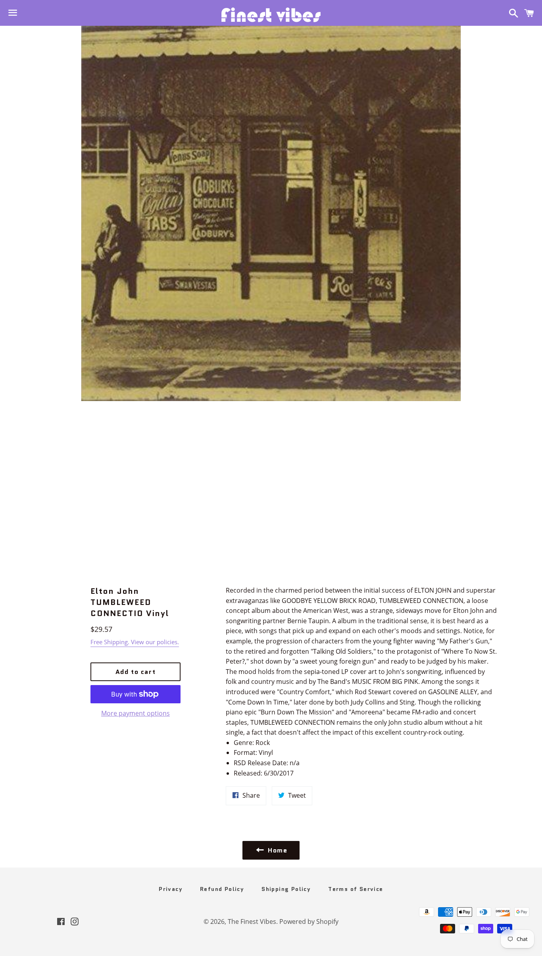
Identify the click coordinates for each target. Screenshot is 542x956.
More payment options (135, 713)
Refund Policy (222, 889)
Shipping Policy (286, 889)
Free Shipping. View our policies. (134, 642)
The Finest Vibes (252, 921)
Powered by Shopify (308, 921)
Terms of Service (355, 889)
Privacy (171, 889)
